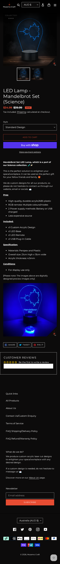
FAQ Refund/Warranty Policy (21, 438)
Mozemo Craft (33, 554)
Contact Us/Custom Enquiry (21, 415)
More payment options (30, 152)
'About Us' (34, 477)
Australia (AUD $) (29, 520)
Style (5, 122)
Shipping (21, 112)
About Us (11, 408)
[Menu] (55, 5)
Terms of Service (14, 423)
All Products (12, 400)
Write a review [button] (28, 366)
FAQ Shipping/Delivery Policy (22, 431)
